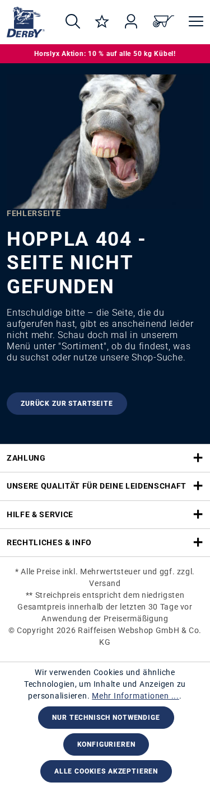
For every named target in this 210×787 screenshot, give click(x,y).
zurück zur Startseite (67, 403)
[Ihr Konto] (131, 22)
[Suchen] (72, 22)
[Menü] (192, 22)
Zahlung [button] (26, 457)
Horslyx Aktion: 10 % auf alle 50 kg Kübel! (105, 54)
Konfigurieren (106, 744)
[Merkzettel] (101, 22)
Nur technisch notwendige (106, 718)
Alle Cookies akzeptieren (106, 771)
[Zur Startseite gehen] (26, 22)
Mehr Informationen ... (135, 695)
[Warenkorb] (163, 22)
